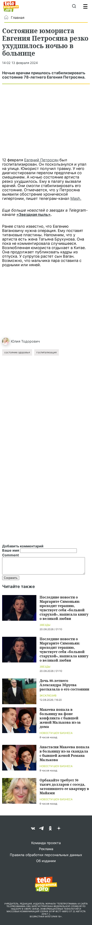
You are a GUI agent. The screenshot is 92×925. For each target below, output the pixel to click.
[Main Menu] (85, 6)
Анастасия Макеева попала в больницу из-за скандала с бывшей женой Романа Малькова (64, 753)
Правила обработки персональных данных (46, 855)
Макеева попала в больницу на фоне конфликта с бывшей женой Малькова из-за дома (60, 718)
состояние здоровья (17, 352)
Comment (10, 555)
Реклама (46, 849)
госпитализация (46, 352)
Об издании (46, 861)
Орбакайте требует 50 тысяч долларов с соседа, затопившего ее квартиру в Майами (64, 786)
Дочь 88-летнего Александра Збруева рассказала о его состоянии (64, 685)
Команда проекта (46, 843)
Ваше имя (10, 550)
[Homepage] (11, 6)
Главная (17, 17)
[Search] (74, 6)
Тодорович (30, 341)
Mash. (75, 198)
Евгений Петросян (41, 160)
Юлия (15, 341)
